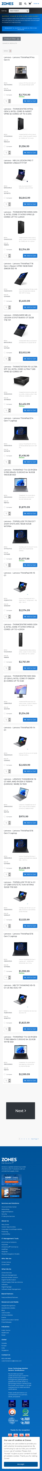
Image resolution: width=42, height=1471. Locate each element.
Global (4, 1340)
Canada (4, 1343)
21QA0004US (8, 755)
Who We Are (6, 1258)
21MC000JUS (8, 497)
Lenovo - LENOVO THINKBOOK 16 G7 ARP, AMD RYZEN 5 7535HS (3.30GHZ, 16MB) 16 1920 (20, 781)
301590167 (7, 606)
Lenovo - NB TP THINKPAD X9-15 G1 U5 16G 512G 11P (19, 986)
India (3, 1348)
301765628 (7, 399)
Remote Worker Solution (10, 1277)
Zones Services (7, 1272)
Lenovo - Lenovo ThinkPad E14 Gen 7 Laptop (18, 419)
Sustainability (6, 1234)
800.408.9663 (6, 1358)
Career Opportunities (9, 1227)
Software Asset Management (11, 1289)
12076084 (7, 966)
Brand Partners (7, 1294)
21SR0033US (8, 961)
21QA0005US (8, 909)
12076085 (7, 554)
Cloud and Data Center (9, 1207)
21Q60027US (8, 600)
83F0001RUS (8, 342)
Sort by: (10, 11)
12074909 (7, 296)
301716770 (7, 193)
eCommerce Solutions (9, 1242)
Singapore (5, 1350)
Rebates (21, 96)
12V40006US (8, 652)
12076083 (7, 863)
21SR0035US (8, 858)
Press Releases (6, 1322)
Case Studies (6, 1312)
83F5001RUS (8, 188)
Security (4, 1214)
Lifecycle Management (9, 1275)
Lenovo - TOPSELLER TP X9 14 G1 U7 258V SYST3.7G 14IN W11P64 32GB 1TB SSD (19, 884)
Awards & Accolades (8, 1308)
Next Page (34, 1139)
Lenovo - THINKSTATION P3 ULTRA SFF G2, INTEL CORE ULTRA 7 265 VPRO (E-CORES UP (20, 369)
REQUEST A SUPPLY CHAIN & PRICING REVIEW (21, 28)
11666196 (6, 657)
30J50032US (8, 394)
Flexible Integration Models (10, 1254)
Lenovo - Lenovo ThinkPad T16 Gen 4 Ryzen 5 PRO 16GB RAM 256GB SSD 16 (18, 266)
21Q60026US (8, 1012)
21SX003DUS (8, 445)
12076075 (7, 451)
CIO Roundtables (7, 1315)
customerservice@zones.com (12, 1361)
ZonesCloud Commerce (10, 1247)
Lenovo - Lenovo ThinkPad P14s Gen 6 (19, 58)
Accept (20, 1464)
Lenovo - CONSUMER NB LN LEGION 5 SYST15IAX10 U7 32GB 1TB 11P (19, 317)
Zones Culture (6, 1262)
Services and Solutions (10, 1203)
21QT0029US (8, 84)
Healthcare (5, 1332)
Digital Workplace (7, 1211)
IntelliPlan (5, 1249)
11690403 (7, 142)
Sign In (36, 3)
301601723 (7, 1018)
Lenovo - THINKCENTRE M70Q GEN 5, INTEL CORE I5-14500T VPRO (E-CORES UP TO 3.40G (18, 111)
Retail (3, 1335)
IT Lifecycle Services (8, 1216)
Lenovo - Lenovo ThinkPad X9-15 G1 (19, 574)
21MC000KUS (8, 1064)
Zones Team (6, 1264)
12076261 (6, 348)
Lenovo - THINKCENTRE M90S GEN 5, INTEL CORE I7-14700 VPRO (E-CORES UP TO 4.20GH (20, 214)
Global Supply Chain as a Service (12, 1282)
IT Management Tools (10, 1238)
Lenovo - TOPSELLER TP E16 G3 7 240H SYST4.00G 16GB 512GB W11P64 (19, 523)
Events (4, 1317)
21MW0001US (8, 806)
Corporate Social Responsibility (12, 1229)
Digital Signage (7, 1287)
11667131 (6, 1070)
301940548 (7, 90)
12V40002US (8, 239)
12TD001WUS (8, 136)
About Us (5, 1221)
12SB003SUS (8, 703)
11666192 (6, 245)
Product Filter (10, 39)
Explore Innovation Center (10, 1320)
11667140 (6, 502)
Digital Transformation (9, 1280)
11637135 (6, 812)
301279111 (7, 709)
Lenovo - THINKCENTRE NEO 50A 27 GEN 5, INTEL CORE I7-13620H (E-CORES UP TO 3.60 (20, 678)
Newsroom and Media (10, 1302)
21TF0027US (8, 548)
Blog (3, 1310)
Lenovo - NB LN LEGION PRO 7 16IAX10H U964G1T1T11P (18, 161)
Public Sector (6, 1330)
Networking (5, 1209)
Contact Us (6, 1355)
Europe (4, 1345)
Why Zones (5, 1224)
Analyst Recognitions (8, 1305)
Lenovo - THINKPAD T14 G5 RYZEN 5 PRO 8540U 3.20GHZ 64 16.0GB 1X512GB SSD (20, 472)
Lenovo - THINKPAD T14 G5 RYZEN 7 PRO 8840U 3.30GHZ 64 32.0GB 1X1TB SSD (20, 1039)
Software (5, 1284)
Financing (5, 1231)
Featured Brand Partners (10, 1297)
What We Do (6, 1269)
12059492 (7, 760)
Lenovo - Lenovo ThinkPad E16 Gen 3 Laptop (18, 832)
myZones (5, 1244)
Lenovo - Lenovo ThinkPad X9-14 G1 (19, 728)
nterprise (5, 1251)
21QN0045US (8, 291)
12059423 (7, 915)
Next (19, 1110)
